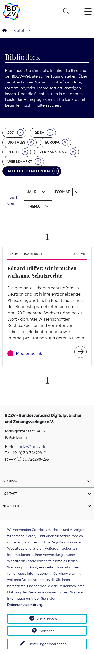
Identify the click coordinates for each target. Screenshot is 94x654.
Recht (13, 152)
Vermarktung (53, 152)
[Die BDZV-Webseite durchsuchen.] (66, 12)
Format (62, 192)
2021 (11, 132)
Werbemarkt (19, 161)
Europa (52, 142)
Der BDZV (9, 481)
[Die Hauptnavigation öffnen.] (88, 11)
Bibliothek (22, 30)
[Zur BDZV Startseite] (4, 30)
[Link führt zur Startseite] (11, 11)
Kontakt (9, 493)
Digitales (16, 142)
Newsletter (12, 506)
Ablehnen (47, 631)
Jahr (32, 192)
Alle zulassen (47, 619)
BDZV (39, 132)
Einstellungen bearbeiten (47, 644)
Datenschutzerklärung (24, 605)
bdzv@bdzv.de (33, 446)
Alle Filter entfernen (28, 171)
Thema (33, 206)
